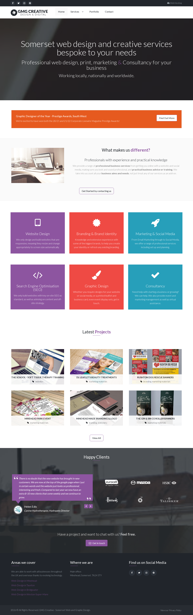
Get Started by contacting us (96, 190)
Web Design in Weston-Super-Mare (29, 594)
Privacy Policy (175, 610)
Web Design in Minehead (24, 580)
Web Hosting (175, 3)
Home (61, 11)
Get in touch (98, 543)
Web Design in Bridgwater (24, 589)
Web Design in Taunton (23, 585)
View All (96, 438)
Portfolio (94, 11)
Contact (109, 11)
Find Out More (166, 118)
